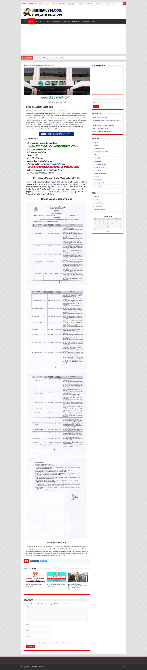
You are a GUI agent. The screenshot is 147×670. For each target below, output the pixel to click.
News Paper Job (99, 167)
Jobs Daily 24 (52, 122)
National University (100, 164)
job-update (30, 110)
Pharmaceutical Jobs (101, 173)
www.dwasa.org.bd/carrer (53, 164)
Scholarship (98, 180)
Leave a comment (63, 110)
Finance (97, 155)
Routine (107, 4)
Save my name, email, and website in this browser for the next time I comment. (50, 643)
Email (28, 630)
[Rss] (112, 4)
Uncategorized (99, 183)
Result (97, 176)
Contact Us (96, 200)
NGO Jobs (62, 4)
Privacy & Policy (97, 206)
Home (41, 4)
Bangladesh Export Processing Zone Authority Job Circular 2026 (77, 586)
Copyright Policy (98, 203)
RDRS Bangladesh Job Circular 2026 (103, 131)
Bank (96, 145)
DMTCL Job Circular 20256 (56, 584)
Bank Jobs (54, 4)
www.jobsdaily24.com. (60, 118)
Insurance (98, 161)
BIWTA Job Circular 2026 (34, 584)
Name (28, 624)
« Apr (107, 231)
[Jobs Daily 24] (43, 11)
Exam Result (98, 4)
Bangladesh (89, 4)
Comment (29, 606)
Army (96, 142)
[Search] (124, 3)
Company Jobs (71, 4)
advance (28, 555)
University (98, 186)
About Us (96, 196)
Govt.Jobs (47, 4)
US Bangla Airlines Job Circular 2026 (44, 58)
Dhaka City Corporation (102, 152)
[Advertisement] (73, 39)
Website (28, 636)
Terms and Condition (99, 209)
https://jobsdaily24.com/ (58, 184)
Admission (80, 4)
